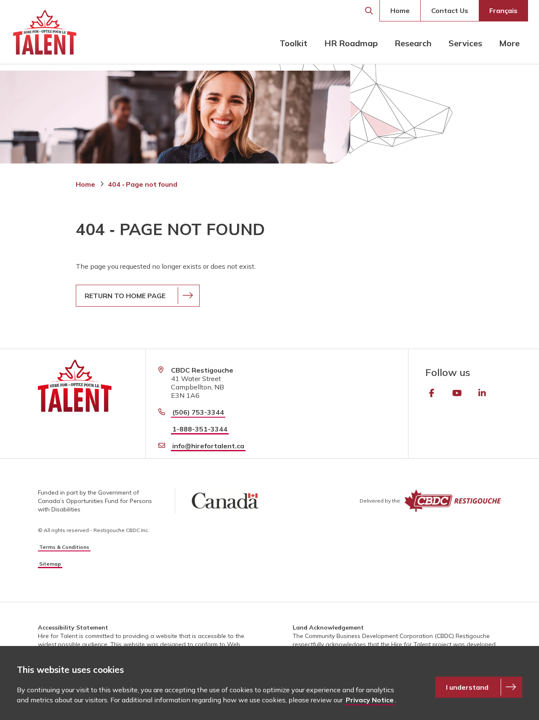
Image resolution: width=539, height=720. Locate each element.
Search (368, 10)
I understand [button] (467, 687)
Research (413, 43)
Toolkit (293, 43)
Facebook (431, 393)
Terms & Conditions (64, 547)
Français (503, 10)
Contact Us (449, 10)
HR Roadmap (351, 43)
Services (465, 43)
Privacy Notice (370, 700)
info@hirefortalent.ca (208, 446)
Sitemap (50, 564)
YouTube (457, 393)
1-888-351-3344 (199, 429)
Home (400, 10)
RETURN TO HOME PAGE (125, 295)
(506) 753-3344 (198, 412)
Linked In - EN (482, 393)
